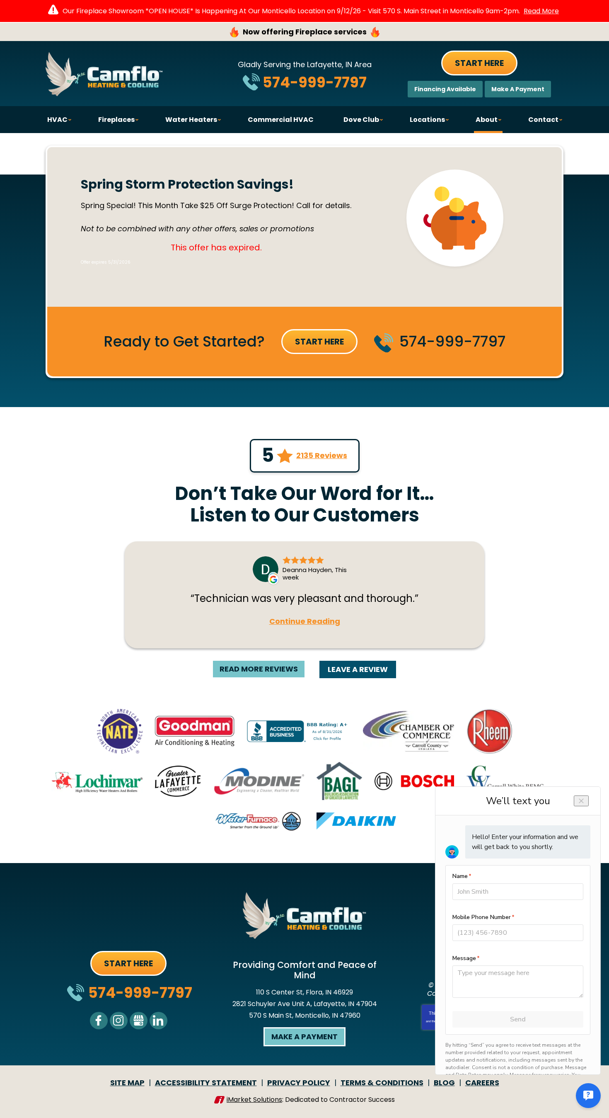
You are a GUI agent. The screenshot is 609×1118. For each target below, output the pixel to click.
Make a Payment (304, 1036)
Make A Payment (517, 89)
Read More (541, 11)
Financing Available (445, 89)
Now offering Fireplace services (305, 32)
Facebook (99, 1020)
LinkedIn (158, 1020)
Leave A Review (358, 669)
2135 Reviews (321, 455)
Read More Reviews (259, 669)
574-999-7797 (315, 82)
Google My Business (138, 1020)
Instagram (119, 1020)
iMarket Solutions (254, 1099)
